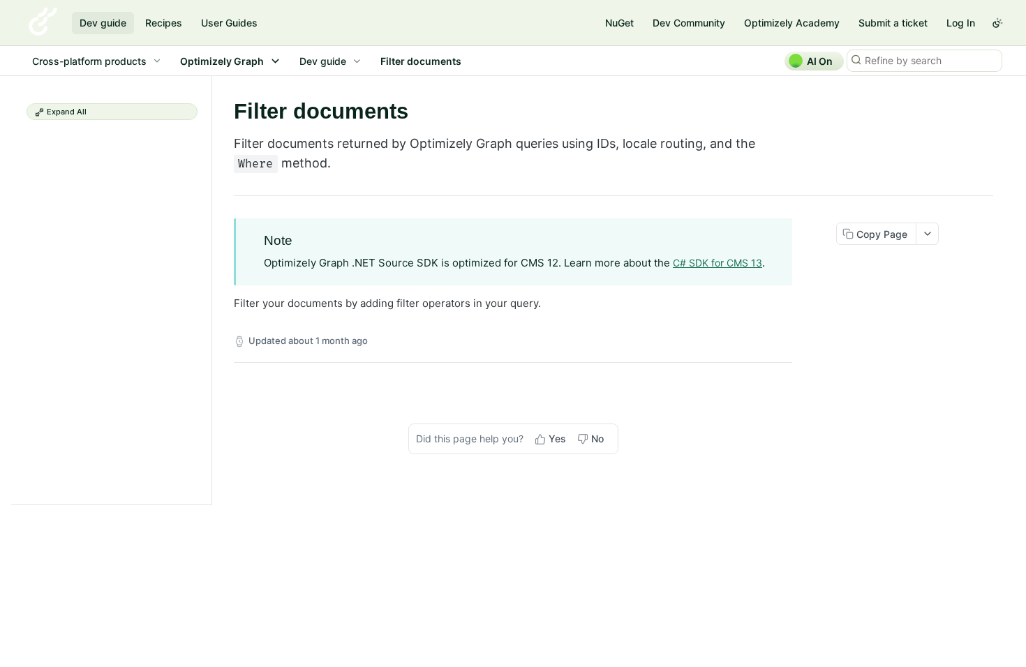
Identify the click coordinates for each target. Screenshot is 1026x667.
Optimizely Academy (792, 23)
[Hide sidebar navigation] (208, 289)
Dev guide (103, 23)
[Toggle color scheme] (997, 23)
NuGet (619, 23)
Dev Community (689, 23)
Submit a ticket (893, 23)
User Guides (229, 23)
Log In (960, 23)
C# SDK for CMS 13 (717, 263)
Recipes (163, 23)
